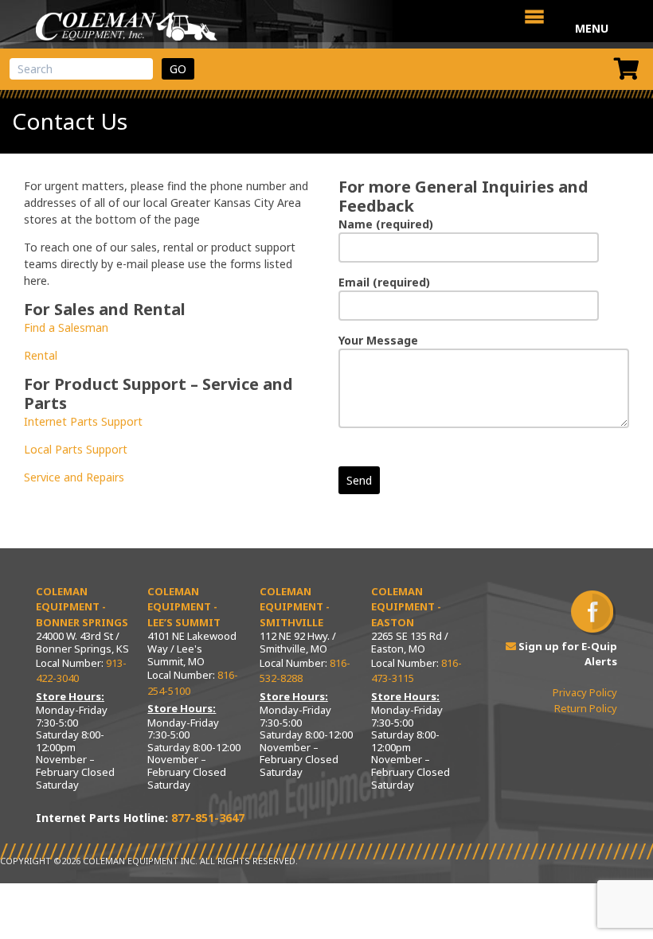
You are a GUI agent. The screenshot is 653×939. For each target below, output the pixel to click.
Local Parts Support (75, 449)
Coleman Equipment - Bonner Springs (82, 606)
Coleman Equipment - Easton (406, 606)
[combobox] (81, 69)
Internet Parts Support (83, 421)
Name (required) (385, 224)
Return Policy (585, 708)
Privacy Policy (585, 692)
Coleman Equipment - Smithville (295, 606)
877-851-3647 (207, 817)
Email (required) (384, 282)
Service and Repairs (74, 477)
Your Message (378, 340)
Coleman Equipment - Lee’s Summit (184, 606)
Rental (40, 355)
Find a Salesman (66, 327)
